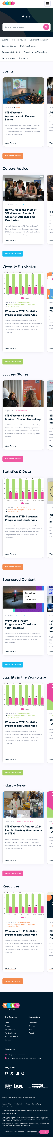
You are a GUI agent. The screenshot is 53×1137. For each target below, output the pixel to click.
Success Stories (21, 410)
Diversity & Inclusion (23, 303)
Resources (31, 304)
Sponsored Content (22, 616)
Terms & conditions (8, 1107)
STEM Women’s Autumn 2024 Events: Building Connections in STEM (23, 830)
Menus (47, 4)
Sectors (32, 1026)
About (31, 1033)
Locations (33, 1023)
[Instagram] (22, 1073)
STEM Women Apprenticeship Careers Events (20, 116)
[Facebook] (6, 1073)
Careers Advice (21, 205)
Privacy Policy (7, 1104)
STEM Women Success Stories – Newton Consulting (23, 417)
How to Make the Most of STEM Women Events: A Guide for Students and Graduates (20, 215)
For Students (10, 1030)
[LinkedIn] (17, 1073)
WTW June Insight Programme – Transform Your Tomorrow (20, 624)
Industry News (28, 821)
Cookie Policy (18, 1104)
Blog (31, 1030)
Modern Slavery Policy (33, 1104)
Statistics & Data (13, 306)
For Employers (10, 1033)
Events (18, 107)
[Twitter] (11, 1073)
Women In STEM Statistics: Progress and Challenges (21, 313)
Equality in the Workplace (16, 304)
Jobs (7, 1023)
